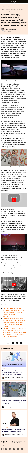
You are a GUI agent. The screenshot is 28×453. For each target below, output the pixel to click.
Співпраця (22, 445)
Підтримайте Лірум (6, 445)
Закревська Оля (9, 377)
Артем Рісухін (9, 407)
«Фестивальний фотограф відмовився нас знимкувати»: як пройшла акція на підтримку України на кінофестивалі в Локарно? (13, 312)
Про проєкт (16, 445)
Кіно (15, 29)
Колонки (5, 398)
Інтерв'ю (5, 427)
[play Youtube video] (14, 200)
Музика (4, 368)
